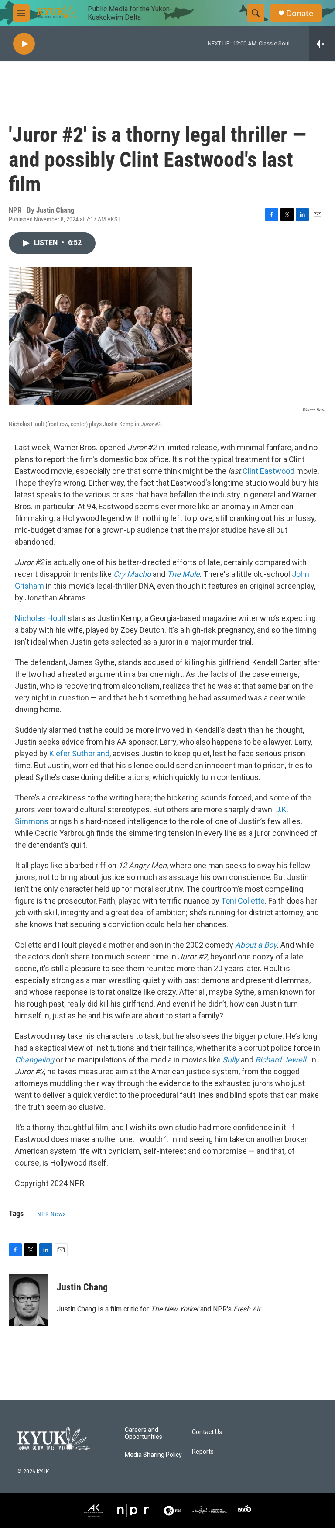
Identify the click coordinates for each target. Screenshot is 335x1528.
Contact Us (207, 1432)
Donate (299, 13)
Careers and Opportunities (143, 1433)
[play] (24, 44)
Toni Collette (243, 900)
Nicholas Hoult (40, 618)
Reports (203, 1452)
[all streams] (322, 43)
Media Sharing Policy (153, 1455)
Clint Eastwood (268, 471)
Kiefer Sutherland (79, 753)
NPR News (51, 1214)
